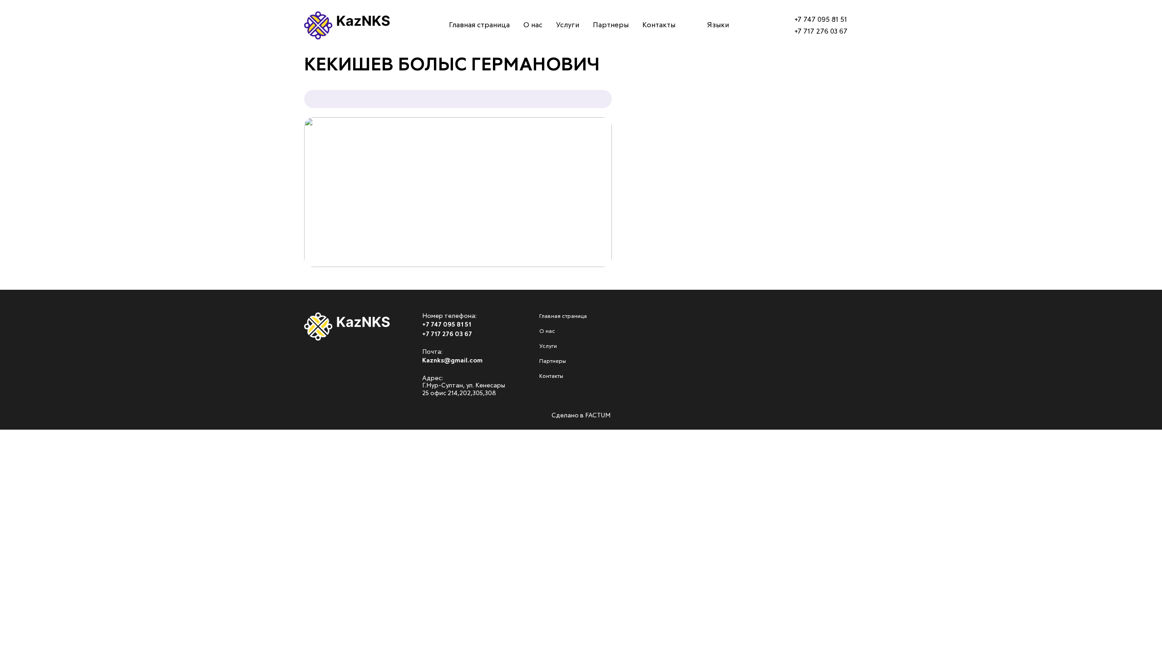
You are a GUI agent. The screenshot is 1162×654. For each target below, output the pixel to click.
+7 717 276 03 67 (820, 31)
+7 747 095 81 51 (820, 19)
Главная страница (48, 57)
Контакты (29, 160)
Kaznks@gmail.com (452, 360)
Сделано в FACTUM (581, 415)
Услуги (23, 109)
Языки (718, 25)
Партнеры (29, 135)
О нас (20, 83)
